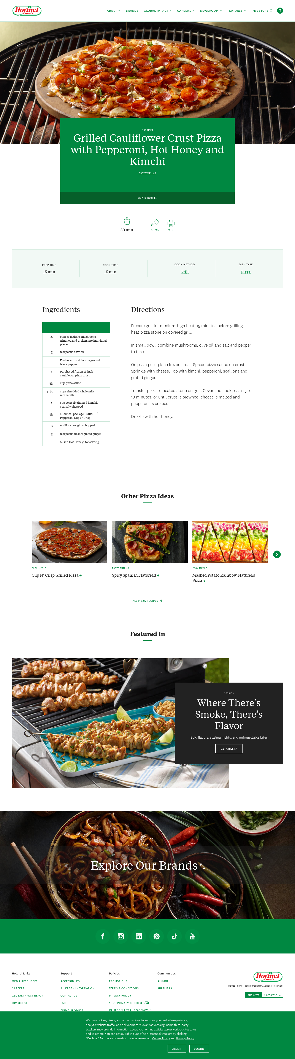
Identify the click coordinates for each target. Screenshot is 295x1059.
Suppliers (164, 988)
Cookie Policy (161, 1038)
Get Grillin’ (229, 748)
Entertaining (147, 173)
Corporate (271, 994)
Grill (185, 272)
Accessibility (70, 981)
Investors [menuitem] (261, 10)
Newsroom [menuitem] (210, 10)
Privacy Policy (120, 995)
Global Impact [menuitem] (156, 10)
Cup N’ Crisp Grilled (55, 575)
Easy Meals (39, 567)
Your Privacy (126, 1003)
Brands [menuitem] (132, 10)
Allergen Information (77, 988)
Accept (177, 1048)
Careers (18, 988)
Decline (199, 1048)
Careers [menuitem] (184, 10)
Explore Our (145, 864)
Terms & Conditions (124, 988)
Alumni (162, 981)
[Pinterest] (156, 936)
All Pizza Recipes (146, 600)
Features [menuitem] (236, 10)
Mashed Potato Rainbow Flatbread (223, 577)
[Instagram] (120, 936)
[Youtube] (192, 936)
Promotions (118, 981)
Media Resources (25, 981)
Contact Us (68, 995)
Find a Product (71, 1010)
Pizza (246, 272)
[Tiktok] (174, 936)
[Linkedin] (138, 936)
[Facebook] (102, 936)
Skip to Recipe (147, 198)
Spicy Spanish (134, 575)
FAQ (63, 1003)
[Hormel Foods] (27, 10)
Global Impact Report (28, 995)
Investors (19, 1003)
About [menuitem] (112, 10)
